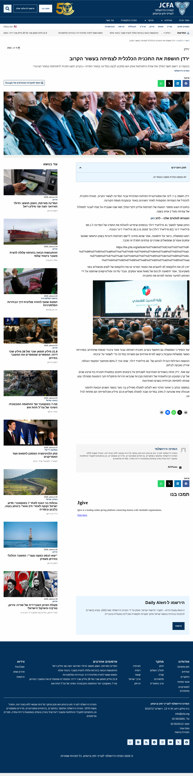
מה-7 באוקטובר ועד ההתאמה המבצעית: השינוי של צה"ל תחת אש (33, 406)
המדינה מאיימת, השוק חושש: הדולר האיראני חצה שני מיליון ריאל (35, 205)
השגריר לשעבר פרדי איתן (45, 461)
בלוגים (180, 40)
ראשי (187, 40)
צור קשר (110, 20)
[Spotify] (138, 742)
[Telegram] (154, 742)
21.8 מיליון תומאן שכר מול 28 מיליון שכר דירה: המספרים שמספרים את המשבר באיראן (33, 355)
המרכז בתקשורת (129, 20)
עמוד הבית (184, 20)
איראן (54, 200)
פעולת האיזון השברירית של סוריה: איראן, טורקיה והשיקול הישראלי (32, 607)
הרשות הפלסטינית (49, 298)
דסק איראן (52, 211)
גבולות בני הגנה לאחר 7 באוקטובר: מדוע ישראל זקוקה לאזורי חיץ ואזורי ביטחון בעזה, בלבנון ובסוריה (31, 506)
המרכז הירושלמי (181, 70)
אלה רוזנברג (51, 260)
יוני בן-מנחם (51, 309)
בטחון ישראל (51, 400)
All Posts (172, 467)
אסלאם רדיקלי (50, 450)
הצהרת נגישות (182, 732)
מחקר (150, 20)
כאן (153, 218)
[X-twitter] (178, 742)
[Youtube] (170, 742)
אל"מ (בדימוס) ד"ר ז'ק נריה (34, 612)
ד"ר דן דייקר (51, 514)
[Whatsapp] (130, 742)
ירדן (186, 49)
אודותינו (168, 20)
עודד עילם (52, 411)
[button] (186, 83)
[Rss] (146, 742)
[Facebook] (186, 742)
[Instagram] (162, 742)
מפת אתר (184, 728)
